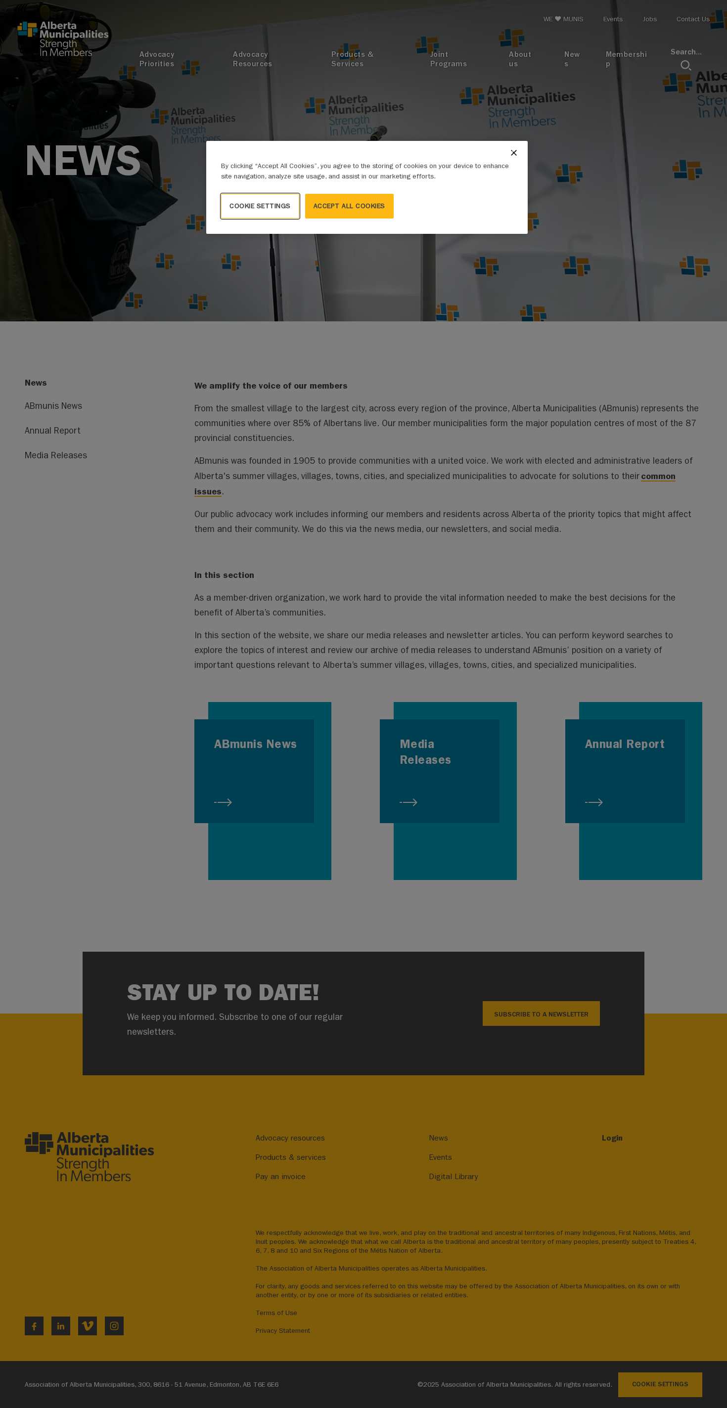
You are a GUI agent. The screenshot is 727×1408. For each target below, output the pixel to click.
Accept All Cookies (349, 206)
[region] (367, 187)
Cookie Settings (260, 206)
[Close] (514, 153)
